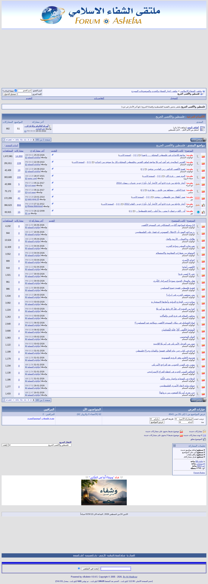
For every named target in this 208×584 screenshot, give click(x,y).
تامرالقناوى (40, 129)
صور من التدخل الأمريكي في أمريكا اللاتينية (174, 343)
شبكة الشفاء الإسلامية (116, 555)
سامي (190, 192)
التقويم (29, 98)
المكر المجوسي (187, 336)
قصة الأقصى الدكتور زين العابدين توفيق (166, 169)
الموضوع (189, 150)
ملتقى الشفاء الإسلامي (191, 91)
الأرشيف (102, 555)
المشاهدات (8, 150)
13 (19, 191)
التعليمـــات (99, 98)
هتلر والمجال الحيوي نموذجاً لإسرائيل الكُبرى (174, 281)
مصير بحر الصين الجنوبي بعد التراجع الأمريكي (173, 364)
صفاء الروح (188, 178)
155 (19, 177)
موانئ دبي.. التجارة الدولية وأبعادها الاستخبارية (173, 302)
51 (21, 140)
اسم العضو (37, 90)
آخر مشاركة (38, 150)
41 (19, 198)
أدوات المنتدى (12, 145)
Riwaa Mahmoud (35, 206)
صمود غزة (32, 185)
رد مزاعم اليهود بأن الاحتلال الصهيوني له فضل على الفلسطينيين (165, 232)
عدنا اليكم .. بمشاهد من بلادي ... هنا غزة (166, 190)
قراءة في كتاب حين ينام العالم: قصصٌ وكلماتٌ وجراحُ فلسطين (165, 350)
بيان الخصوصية (91, 555)
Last (8, 140)
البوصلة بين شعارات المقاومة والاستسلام (175, 253)
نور (191, 199)
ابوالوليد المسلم (186, 157)
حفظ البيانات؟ (8, 91)
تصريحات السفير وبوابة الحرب (180, 246)
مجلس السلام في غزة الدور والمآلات (177, 315)
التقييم (54, 150)
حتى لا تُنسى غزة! (186, 274)
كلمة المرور (37, 94)
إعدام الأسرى (188, 260)
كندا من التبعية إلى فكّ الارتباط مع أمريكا (175, 309)
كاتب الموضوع (176, 150)
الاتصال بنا (131, 555)
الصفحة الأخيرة (125, 155)
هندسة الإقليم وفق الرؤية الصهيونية (178, 357)
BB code (199, 461)
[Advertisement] (104, 57)
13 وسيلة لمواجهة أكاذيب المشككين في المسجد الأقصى (168, 225)
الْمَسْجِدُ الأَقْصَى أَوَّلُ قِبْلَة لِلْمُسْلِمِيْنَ (178, 329)
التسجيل (174, 98)
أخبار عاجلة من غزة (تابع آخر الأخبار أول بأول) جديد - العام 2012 (154, 204)
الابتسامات (200, 464)
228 (19, 163)
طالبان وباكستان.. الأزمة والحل (180, 239)
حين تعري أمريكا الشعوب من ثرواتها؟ (177, 392)
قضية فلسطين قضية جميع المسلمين (177, 288)
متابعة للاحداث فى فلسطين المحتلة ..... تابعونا (163, 155)
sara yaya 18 (33, 199)
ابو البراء (189, 185)
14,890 (19, 156)
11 (25, 140)
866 (19, 205)
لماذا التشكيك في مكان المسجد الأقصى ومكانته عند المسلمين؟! (165, 322)
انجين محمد (32, 178)
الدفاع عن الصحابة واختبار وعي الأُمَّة (177, 378)
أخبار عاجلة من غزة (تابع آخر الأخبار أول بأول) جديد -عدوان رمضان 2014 (150, 183)
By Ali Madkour (130, 577)
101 (17, 140)
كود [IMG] (201, 466)
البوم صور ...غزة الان (175, 176)
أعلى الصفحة (78, 555)
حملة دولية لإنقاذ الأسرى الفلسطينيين (177, 385)
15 (19, 212)
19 (19, 170)
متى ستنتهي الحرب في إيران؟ (180, 295)
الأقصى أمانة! (188, 267)
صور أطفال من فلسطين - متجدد (169, 197)
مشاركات (18, 150)
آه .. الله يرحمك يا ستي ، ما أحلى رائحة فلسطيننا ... (160, 211)
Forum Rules (199, 473)
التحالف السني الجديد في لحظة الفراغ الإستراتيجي (171, 371)
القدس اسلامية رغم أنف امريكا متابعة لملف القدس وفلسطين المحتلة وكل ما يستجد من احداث (140, 162)
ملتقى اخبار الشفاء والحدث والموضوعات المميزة (154, 91)
